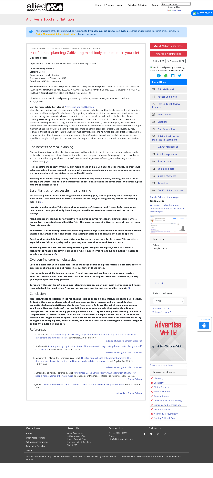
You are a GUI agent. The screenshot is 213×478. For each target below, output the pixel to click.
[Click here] (168, 225)
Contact (156, 5)
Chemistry (158, 378)
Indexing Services (166, 176)
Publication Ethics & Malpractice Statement (165, 138)
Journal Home (159, 82)
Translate (176, 10)
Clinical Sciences (161, 387)
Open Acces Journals (35, 437)
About (120, 5)
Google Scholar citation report (165, 197)
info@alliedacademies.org (121, 439)
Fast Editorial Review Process (166, 106)
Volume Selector (166, 168)
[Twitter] (151, 434)
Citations (162, 121)
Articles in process (167, 154)
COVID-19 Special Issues (170, 190)
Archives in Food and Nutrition (79, 107)
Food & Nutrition (162, 391)
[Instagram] (165, 434)
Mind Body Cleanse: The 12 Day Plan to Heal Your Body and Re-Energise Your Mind (84, 384)
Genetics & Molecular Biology (168, 400)
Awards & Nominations (168, 53)
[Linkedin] (158, 434)
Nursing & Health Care (164, 418)
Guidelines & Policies (138, 5)
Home (98, 5)
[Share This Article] (156, 75)
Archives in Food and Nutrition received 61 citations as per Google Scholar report (167, 208)
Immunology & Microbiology (167, 405)
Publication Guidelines (36, 446)
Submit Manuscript (167, 146)
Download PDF (176, 61)
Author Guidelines (167, 96)
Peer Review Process (168, 129)
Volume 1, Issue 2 (161, 308)
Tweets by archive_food (161, 365)
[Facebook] (144, 434)
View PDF (159, 61)
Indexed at (111, 340)
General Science (161, 396)
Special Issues (165, 161)
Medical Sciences (162, 409)
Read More (160, 283)
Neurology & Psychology (166, 413)
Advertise (162, 183)
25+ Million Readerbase (170, 46)
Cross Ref (137, 340)
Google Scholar (124, 340)
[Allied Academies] (45, 7)
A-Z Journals (109, 5)
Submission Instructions (37, 442)
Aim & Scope (164, 114)
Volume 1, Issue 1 (161, 312)
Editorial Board (165, 89)
